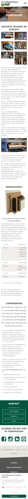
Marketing (20, 487)
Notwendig (6, 487)
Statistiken (13, 487)
